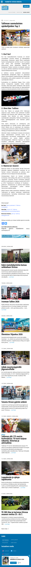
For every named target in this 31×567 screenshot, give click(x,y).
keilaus (28, 228)
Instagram (6, 554)
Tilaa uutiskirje (11, 12)
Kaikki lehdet (26, 12)
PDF (20, 562)
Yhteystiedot (5, 542)
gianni (11, 228)
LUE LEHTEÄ (13, 562)
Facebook (6, 551)
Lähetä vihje (19, 12)
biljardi (3, 228)
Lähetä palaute (14, 539)
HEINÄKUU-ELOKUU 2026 (17, 559)
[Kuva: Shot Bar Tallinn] (15, 105)
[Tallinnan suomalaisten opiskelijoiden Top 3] (15, 38)
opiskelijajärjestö (5, 230)
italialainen (19, 228)
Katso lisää (4, 529)
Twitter (14, 551)
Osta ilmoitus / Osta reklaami (5, 540)
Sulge (29, 556)
